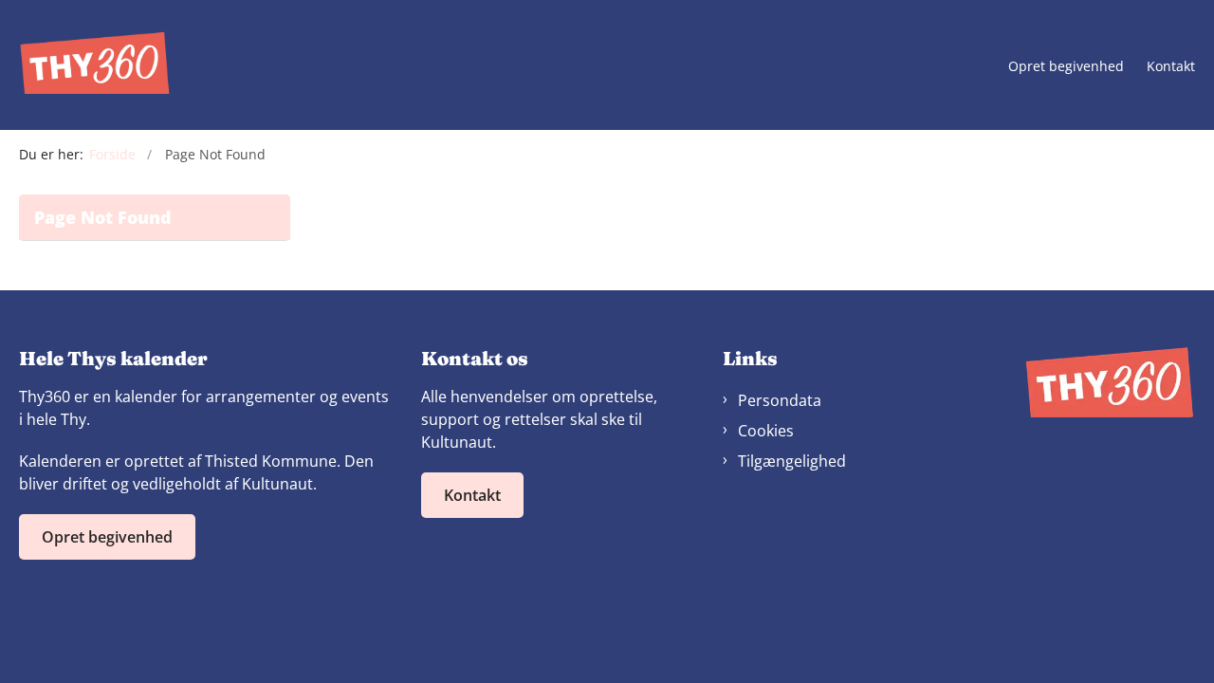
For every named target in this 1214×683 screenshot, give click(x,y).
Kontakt (1171, 67)
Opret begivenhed (1066, 67)
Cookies (766, 430)
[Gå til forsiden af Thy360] (95, 65)
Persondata (779, 400)
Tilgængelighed (792, 461)
